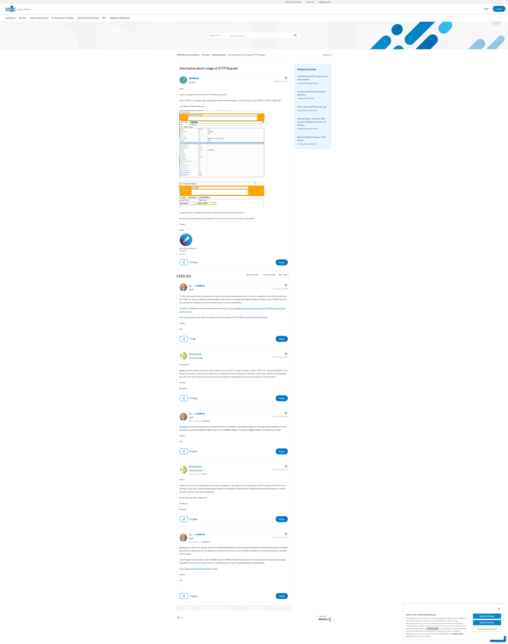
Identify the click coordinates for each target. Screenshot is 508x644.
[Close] (499, 609)
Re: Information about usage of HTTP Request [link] (246, 55)
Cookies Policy (432, 628)
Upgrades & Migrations (120, 18)
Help (486, 8)
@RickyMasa (184, 426)
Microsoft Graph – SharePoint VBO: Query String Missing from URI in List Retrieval (311, 122)
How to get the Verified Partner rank (311, 107)
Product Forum (304, 144)
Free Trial (310, 2)
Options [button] (326, 55)
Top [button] (181, 617)
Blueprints (303, 98)
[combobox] (263, 35)
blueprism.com (325, 2)
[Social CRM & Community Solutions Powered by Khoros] (325, 618)
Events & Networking (39, 18)
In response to (200, 421)
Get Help (22, 18)
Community (10, 18)
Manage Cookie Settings (487, 629)
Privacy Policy (458, 634)
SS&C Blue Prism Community (188, 55)
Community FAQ (304, 83)
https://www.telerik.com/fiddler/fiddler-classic (198, 569)
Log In (499, 8)
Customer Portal (294, 2)
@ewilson (183, 370)
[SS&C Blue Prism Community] (18, 9)
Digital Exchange (218, 55)
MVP (104, 18)
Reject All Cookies (487, 623)
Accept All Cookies (487, 616)
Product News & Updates (62, 18)
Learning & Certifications (88, 18)
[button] (183, 262)
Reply (282, 262)
